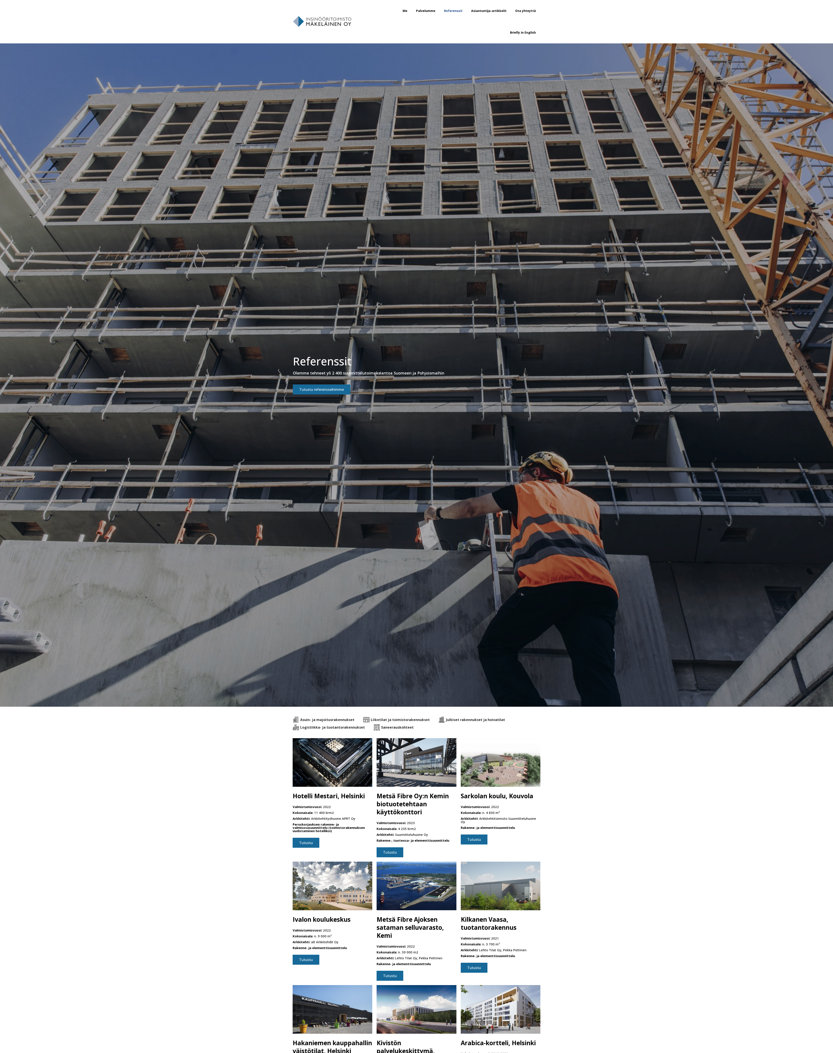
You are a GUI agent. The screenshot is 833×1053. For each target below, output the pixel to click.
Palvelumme (425, 11)
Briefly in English (523, 32)
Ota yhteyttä (525, 11)
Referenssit (453, 11)
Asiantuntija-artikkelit (489, 11)
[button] (321, 389)
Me (405, 11)
